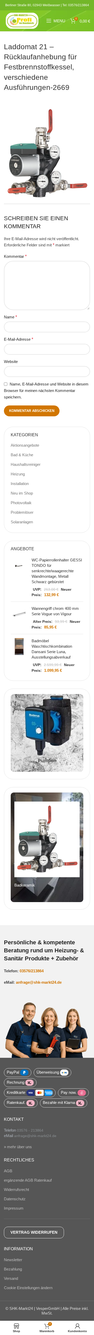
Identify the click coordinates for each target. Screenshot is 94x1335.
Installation (20, 483)
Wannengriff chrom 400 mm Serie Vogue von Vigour (55, 611)
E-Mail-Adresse (18, 339)
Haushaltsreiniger (25, 464)
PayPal (13, 1072)
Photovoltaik (21, 503)
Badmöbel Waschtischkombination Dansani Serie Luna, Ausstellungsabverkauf (52, 649)
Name (10, 317)
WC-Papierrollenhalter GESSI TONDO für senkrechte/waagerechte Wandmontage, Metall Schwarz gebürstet (57, 571)
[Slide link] (47, 847)
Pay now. (69, 1092)
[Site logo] (22, 20)
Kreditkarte (16, 1092)
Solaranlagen (22, 522)
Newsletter (13, 1260)
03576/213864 (32, 971)
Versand (11, 1278)
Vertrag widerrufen (33, 1232)
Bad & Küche (22, 455)
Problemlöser (22, 512)
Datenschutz (15, 1199)
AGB (8, 1171)
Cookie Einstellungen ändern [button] (28, 1288)
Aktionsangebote (25, 445)
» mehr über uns (18, 1147)
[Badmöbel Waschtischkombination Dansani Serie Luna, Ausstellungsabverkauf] (19, 655)
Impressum (14, 1208)
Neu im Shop (22, 493)
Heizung (18, 474)
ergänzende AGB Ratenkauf (28, 1180)
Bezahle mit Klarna (59, 1102)
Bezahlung (13, 1269)
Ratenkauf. (16, 1102)
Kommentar (15, 256)
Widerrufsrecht (16, 1189)
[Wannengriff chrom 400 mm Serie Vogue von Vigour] (19, 618)
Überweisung (48, 1072)
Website (11, 361)
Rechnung (15, 1082)
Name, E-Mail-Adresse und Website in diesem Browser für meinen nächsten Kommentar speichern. (46, 390)
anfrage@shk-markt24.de (39, 982)
